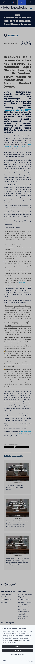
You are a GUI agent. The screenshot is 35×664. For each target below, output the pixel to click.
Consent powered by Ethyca (24, 661)
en (5, 661)
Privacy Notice (15, 640)
